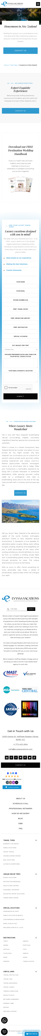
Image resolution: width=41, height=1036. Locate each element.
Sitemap (20, 1033)
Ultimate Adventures (11, 864)
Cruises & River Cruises (12, 856)
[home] (13, 4)
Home (6, 65)
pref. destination (20, 327)
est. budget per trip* (20, 345)
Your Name (20, 282)
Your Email (20, 291)
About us (20, 798)
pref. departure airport (20, 318)
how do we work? (20, 813)
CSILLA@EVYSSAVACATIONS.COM (20, 749)
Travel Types (13, 65)
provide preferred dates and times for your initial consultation (20, 355)
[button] (38, 4)
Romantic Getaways (11, 843)
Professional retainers (20, 808)
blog (20, 818)
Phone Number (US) (20, 300)
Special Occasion (20, 336)
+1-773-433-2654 (20, 744)
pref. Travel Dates (20, 309)
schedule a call (20, 803)
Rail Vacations (9, 860)
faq (20, 828)
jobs (20, 823)
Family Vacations (9, 847)
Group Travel (8, 852)
